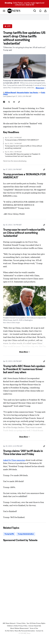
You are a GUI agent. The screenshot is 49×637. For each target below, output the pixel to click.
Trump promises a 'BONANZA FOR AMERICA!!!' (22, 140)
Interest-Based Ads (34, 626)
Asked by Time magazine (14, 460)
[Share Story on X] (9, 102)
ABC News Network (9, 623)
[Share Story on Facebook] (4, 102)
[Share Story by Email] (14, 102)
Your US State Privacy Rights (36, 623)
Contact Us (39, 631)
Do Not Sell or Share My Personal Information (20, 631)
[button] (4, 11)
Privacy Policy (21, 623)
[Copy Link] (19, 102)
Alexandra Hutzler (23, 93)
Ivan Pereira (34, 93)
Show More (23, 352)
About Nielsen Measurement (19, 628)
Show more (40, 88)
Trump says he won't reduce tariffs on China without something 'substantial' (23, 147)
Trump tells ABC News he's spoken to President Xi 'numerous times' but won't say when (22, 155)
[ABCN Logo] (13, 11)
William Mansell (10, 93)
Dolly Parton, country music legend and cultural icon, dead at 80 (24, 4)
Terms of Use (34, 628)
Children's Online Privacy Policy (17, 626)
